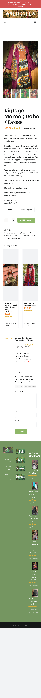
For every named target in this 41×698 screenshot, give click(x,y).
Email (18, 421)
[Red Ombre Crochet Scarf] (30, 275)
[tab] (7, 338)
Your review (20, 391)
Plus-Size (33, 236)
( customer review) (28, 128)
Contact (8, 479)
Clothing (17, 233)
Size (10, 210)
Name (18, 411)
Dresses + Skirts (27, 233)
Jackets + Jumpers (21, 236)
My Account (8, 460)
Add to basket (26, 220)
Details (15, 323)
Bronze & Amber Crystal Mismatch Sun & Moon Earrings (11, 307)
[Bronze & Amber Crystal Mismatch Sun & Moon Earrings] (10, 275)
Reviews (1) (7, 338)
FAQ (7, 474)
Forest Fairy (8, 236)
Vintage (7, 238)
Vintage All (15, 238)
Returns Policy (8, 468)
